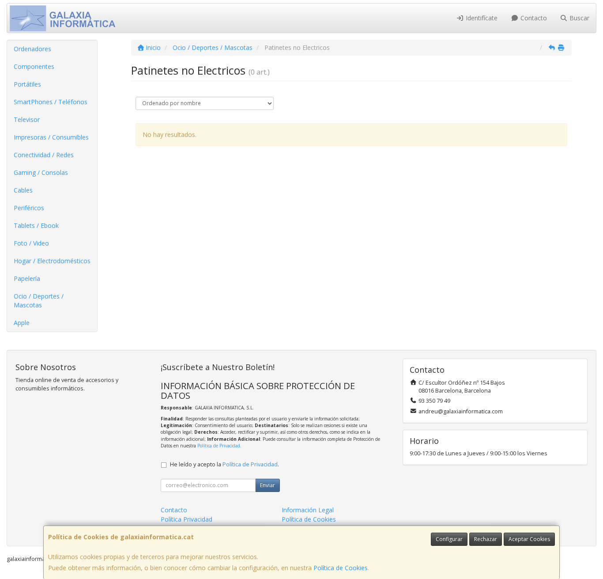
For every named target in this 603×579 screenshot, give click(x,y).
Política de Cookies (340, 568)
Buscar (578, 18)
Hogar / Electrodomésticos (52, 261)
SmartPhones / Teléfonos (50, 102)
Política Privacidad (186, 519)
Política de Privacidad (218, 446)
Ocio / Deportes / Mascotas (39, 300)
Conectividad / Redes (44, 155)
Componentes (34, 66)
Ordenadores (32, 49)
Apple (22, 322)
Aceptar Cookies (529, 539)
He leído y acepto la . (224, 464)
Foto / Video (31, 243)
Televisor (27, 119)
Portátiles (27, 84)
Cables (23, 190)
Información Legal (308, 510)
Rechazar (485, 539)
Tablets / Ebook (36, 225)
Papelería (27, 278)
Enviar (267, 485)
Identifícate (480, 18)
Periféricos (29, 208)
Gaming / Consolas (41, 172)
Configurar (449, 539)
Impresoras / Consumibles (51, 137)
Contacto (533, 18)
